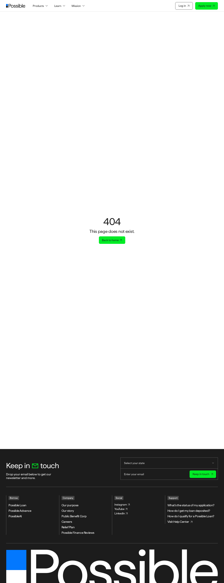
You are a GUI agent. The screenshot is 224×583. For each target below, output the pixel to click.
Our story (68, 510)
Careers (67, 521)
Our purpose (70, 505)
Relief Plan (68, 527)
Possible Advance (20, 510)
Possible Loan (17, 505)
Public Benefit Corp (74, 516)
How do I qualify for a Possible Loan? (191, 516)
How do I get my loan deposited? (189, 510)
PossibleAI (15, 516)
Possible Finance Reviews (78, 532)
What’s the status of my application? (191, 505)
